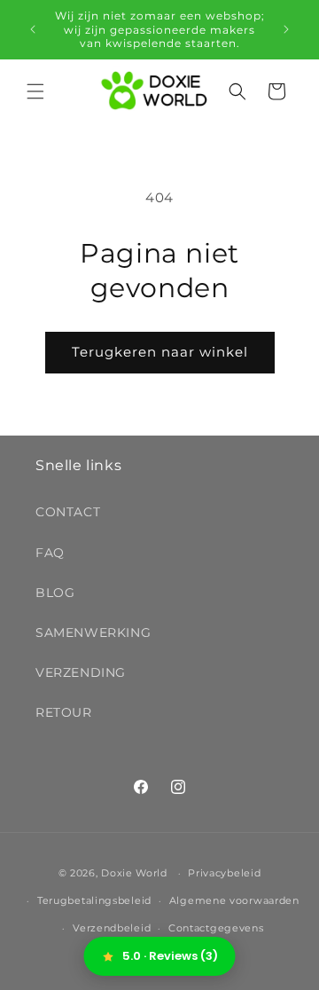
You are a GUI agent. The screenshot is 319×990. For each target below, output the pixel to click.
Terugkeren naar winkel (160, 351)
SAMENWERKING (93, 632)
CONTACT (67, 512)
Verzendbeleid (112, 928)
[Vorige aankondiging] (32, 29)
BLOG (54, 593)
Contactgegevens (216, 928)
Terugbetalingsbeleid (94, 900)
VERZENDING (80, 672)
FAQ (50, 553)
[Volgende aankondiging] (286, 29)
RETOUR (63, 712)
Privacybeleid (224, 873)
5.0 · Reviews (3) (170, 955)
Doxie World (134, 873)
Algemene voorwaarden (234, 900)
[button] (35, 91)
